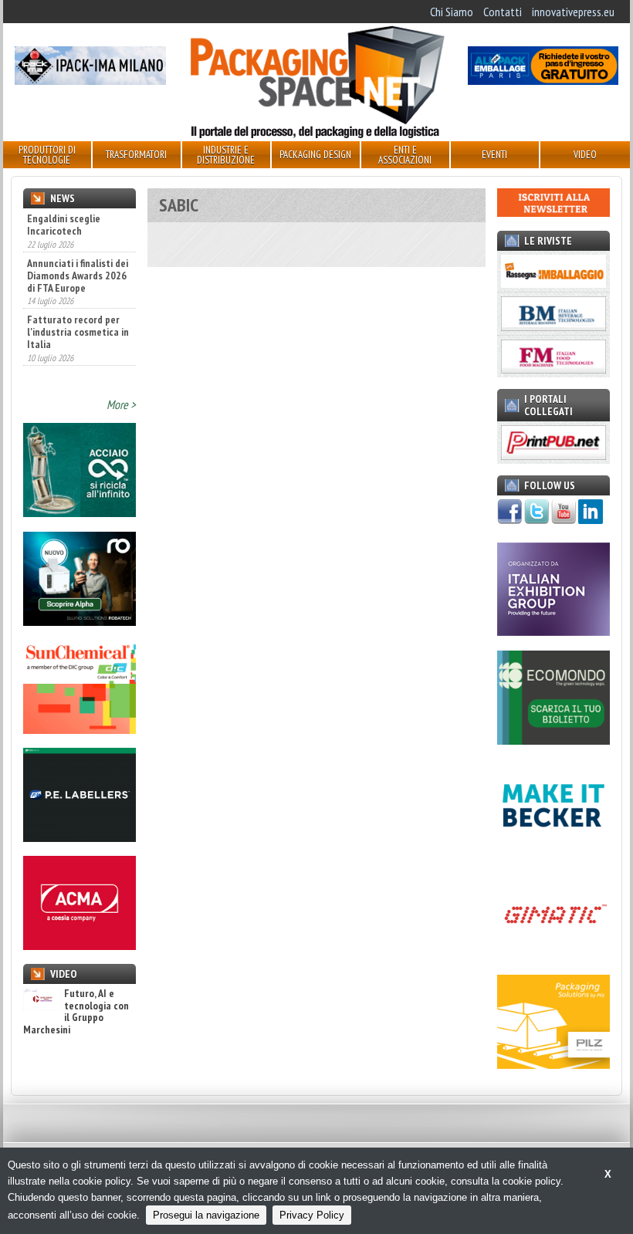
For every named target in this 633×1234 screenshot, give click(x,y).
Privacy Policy (311, 1215)
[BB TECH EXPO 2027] (553, 631)
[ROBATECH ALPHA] (79, 621)
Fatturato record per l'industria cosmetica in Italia (78, 331)
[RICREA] (79, 512)
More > (121, 404)
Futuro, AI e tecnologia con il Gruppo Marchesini (76, 1012)
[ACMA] (79, 945)
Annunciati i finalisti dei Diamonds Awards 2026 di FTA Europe (77, 275)
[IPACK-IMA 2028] (90, 80)
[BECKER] (553, 848)
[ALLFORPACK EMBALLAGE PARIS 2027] (543, 80)
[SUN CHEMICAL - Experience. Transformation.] (79, 729)
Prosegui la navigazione (206, 1215)
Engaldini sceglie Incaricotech (63, 224)
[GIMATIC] (553, 956)
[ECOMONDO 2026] (553, 740)
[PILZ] (553, 1064)
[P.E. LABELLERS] (79, 837)
